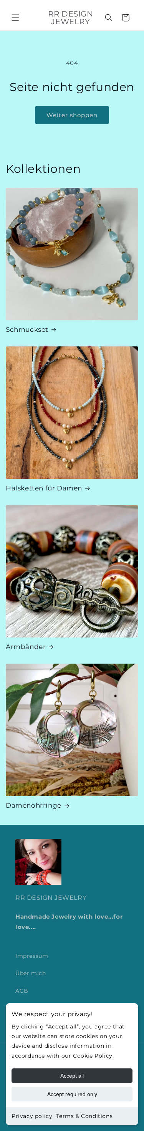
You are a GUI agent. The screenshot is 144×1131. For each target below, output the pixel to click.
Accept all (72, 1076)
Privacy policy (32, 1116)
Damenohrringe (33, 805)
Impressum (31, 955)
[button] (15, 17)
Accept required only (72, 1094)
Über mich (30, 973)
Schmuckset (27, 329)
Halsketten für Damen (44, 488)
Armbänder (26, 647)
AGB (21, 990)
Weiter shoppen (72, 115)
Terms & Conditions (84, 1116)
